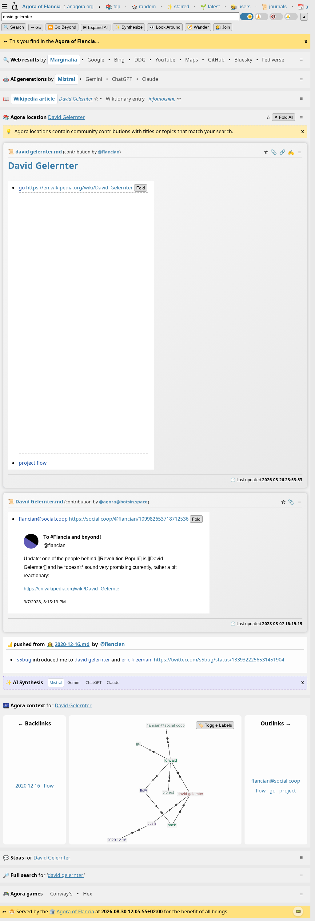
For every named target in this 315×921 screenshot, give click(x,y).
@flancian (112, 644)
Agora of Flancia (75, 911)
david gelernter (92, 659)
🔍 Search (13, 27)
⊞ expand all (95, 27)
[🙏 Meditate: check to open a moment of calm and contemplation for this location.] (291, 16)
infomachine (162, 98)
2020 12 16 (27, 785)
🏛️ (52, 911)
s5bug (24, 659)
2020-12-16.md (72, 644)
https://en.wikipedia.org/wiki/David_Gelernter (79, 187)
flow (42, 462)
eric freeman (136, 659)
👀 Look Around (165, 27)
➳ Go (35, 27)
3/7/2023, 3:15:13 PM (45, 601)
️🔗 (282, 152)
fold (140, 187)
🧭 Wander (198, 27)
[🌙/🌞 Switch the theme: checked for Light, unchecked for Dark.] (246, 16)
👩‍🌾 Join (222, 27)
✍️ (291, 152)
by (65, 644)
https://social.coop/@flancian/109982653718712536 (129, 518)
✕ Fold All (283, 117)
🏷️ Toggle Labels (215, 725)
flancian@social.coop (43, 518)
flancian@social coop (275, 780)
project (27, 462)
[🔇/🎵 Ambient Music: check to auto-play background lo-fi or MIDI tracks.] (276, 16)
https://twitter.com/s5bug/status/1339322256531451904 (219, 659)
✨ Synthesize (129, 27)
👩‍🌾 (50, 644)
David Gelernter (76, 98)
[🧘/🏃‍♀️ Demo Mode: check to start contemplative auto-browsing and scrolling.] (261, 16)
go (22, 187)
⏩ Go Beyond (62, 27)
